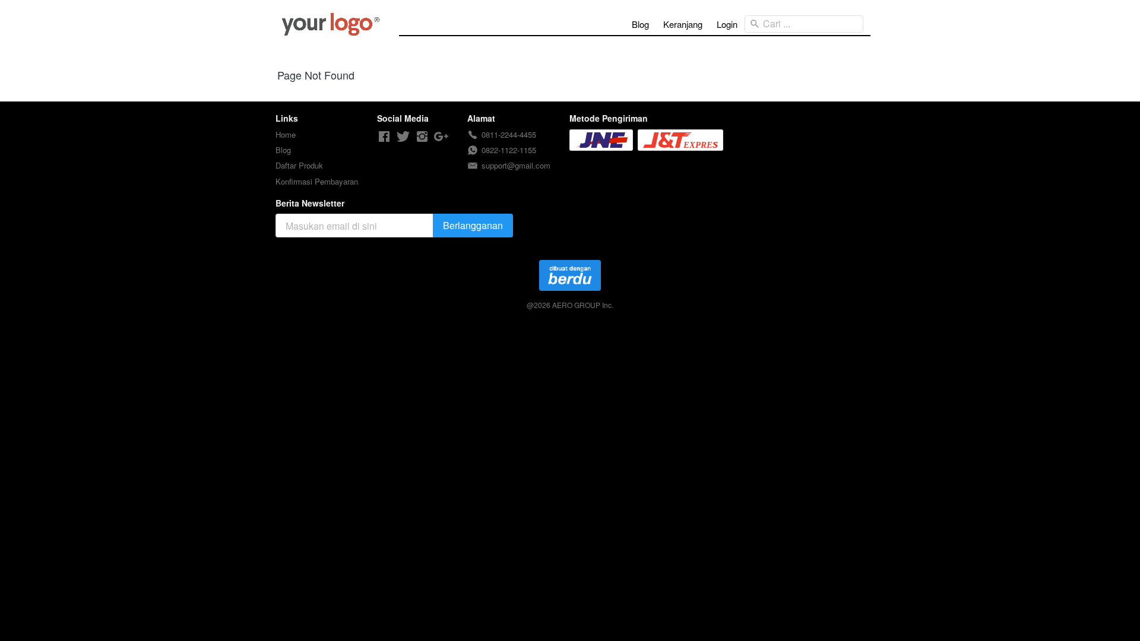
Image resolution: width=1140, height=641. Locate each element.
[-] (384, 136)
